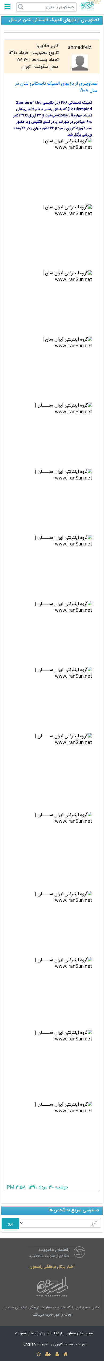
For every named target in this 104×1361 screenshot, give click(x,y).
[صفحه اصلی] (65, 1354)
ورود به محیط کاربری (69, 1344)
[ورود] (57, 1354)
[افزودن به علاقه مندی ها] (38, 1354)
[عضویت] (48, 1354)
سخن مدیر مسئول (79, 1333)
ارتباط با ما (54, 1333)
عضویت (21, 1333)
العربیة (44, 1344)
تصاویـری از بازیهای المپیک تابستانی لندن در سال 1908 (56, 87)
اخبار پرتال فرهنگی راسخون (52, 1267)
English (29, 1344)
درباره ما (37, 1333)
